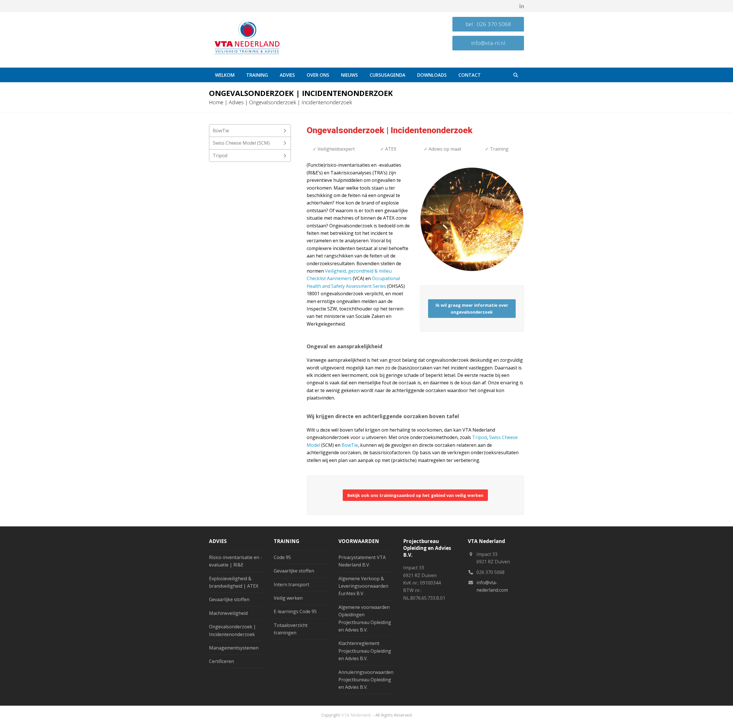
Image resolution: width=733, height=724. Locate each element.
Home (216, 102)
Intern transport (291, 584)
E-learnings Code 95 (295, 611)
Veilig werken (288, 598)
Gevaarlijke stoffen (229, 599)
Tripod (479, 437)
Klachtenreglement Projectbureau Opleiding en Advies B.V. (364, 651)
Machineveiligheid (228, 613)
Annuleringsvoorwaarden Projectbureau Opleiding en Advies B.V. (365, 679)
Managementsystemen (234, 648)
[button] (516, 75)
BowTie (350, 445)
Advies (236, 102)
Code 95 (282, 557)
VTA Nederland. (356, 715)
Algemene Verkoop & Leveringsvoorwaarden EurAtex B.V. (363, 586)
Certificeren (221, 661)
